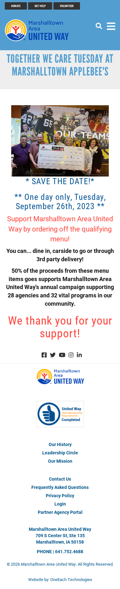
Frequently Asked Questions (60, 487)
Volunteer (67, 6)
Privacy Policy (60, 495)
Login (60, 504)
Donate (15, 6)
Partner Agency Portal (60, 512)
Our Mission (60, 461)
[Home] (40, 30)
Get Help (40, 6)
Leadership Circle (60, 453)
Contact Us (60, 479)
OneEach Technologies (71, 579)
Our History (60, 444)
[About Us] (60, 420)
